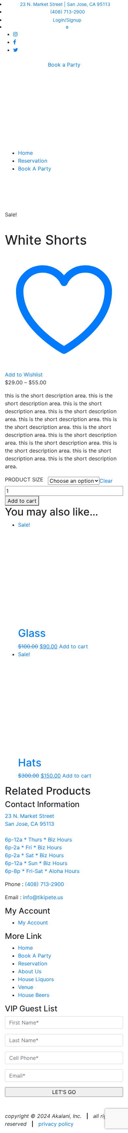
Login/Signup (66, 20)
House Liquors (36, 979)
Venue (25, 987)
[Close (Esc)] (92, 7)
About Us (29, 971)
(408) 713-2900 (44, 884)
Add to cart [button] (73, 646)
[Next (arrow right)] (116, 566)
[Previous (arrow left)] (11, 566)
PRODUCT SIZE (24, 479)
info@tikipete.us (43, 897)
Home (25, 153)
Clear (106, 480)
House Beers (33, 995)
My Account (33, 922)
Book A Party (34, 168)
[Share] (106, 7)
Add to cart (22, 500)
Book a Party (64, 64)
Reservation (32, 160)
